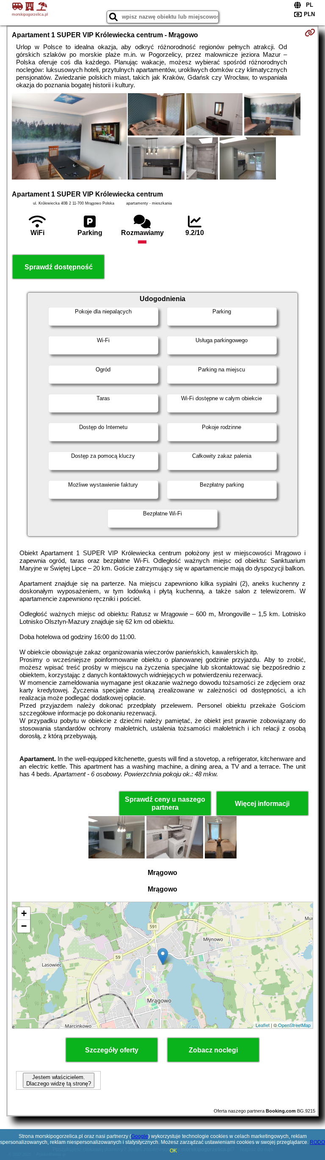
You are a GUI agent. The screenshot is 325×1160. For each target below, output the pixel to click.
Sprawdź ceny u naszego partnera (165, 803)
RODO (317, 1142)
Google (139, 1136)
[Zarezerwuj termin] (310, 33)
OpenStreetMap (294, 1025)
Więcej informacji (262, 803)
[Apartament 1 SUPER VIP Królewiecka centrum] (69, 137)
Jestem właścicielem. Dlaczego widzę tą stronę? (58, 1080)
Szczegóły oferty (111, 1050)
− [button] (24, 926)
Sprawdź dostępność (59, 267)
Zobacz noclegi (213, 1050)
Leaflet (263, 1025)
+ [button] (24, 913)
